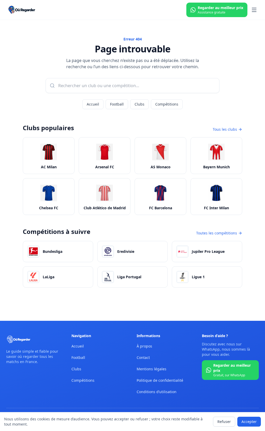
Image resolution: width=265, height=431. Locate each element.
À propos (144, 346)
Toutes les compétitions (216, 233)
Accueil (93, 104)
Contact (143, 357)
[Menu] (254, 10)
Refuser (224, 421)
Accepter (249, 421)
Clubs (139, 104)
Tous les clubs (225, 129)
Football (117, 104)
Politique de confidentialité (160, 380)
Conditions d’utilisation (156, 391)
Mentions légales (151, 368)
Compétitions (166, 104)
